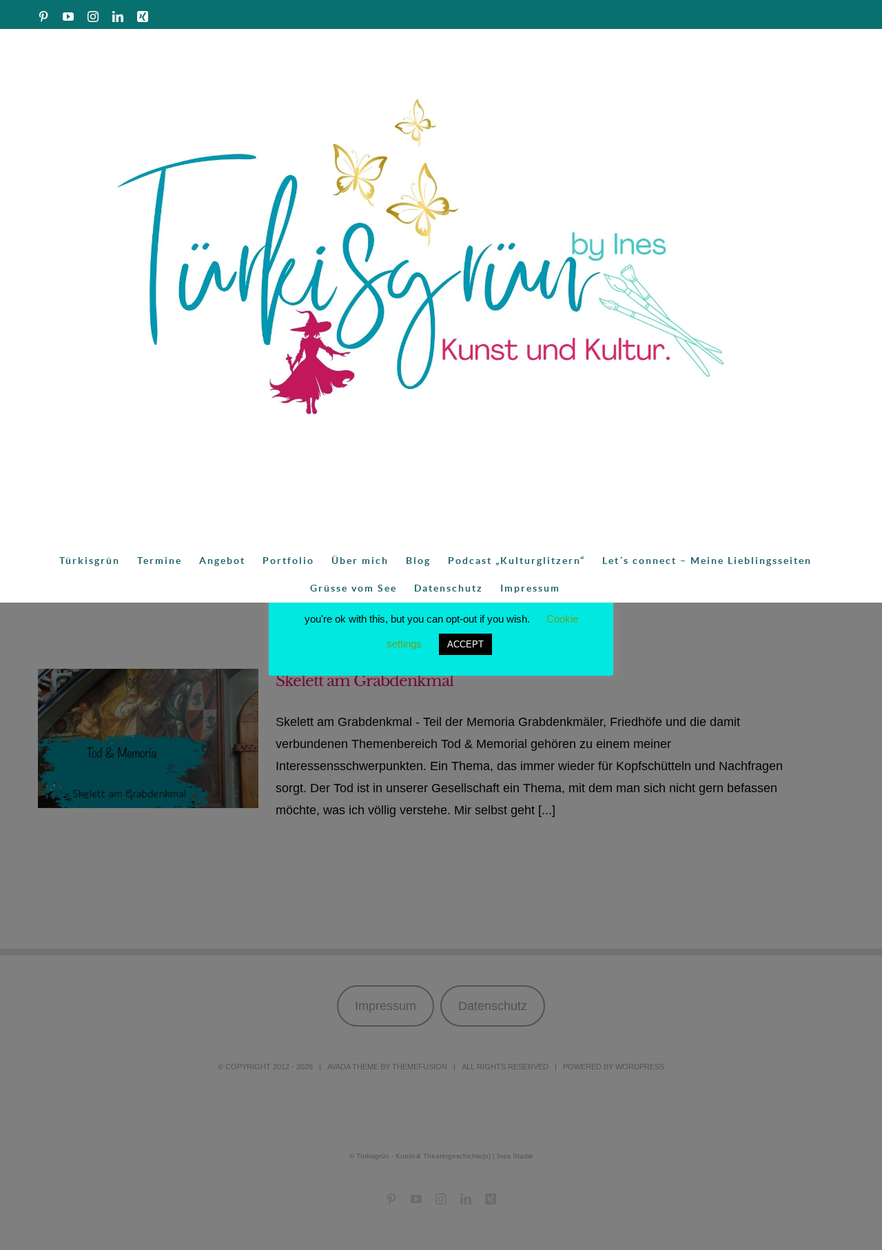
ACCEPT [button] (465, 644)
